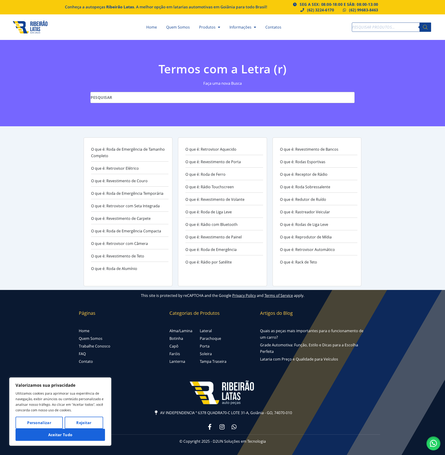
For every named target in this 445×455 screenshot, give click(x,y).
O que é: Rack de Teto (298, 262)
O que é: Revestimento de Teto (117, 256)
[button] (433, 443)
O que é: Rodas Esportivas (302, 161)
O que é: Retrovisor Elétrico (115, 168)
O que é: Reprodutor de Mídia (306, 237)
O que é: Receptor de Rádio (303, 174)
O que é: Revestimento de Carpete (121, 218)
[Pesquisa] (425, 27)
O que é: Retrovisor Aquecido (210, 149)
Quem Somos (178, 27)
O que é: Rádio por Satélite (208, 262)
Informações (240, 27)
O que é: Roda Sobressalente (305, 186)
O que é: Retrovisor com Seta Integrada (125, 205)
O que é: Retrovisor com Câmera (119, 243)
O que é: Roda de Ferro (205, 174)
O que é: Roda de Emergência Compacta (126, 231)
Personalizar (39, 422)
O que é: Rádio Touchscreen (209, 186)
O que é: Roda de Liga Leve (208, 211)
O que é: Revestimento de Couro (119, 180)
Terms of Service (278, 295)
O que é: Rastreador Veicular (305, 211)
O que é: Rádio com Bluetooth (211, 224)
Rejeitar (83, 422)
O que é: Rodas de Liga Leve (304, 224)
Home (151, 27)
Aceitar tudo (60, 434)
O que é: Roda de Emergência (211, 249)
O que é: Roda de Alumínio (114, 268)
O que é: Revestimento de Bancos (309, 149)
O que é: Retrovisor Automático (307, 249)
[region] (60, 411)
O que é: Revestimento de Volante (215, 199)
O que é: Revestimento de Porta (213, 161)
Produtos (207, 27)
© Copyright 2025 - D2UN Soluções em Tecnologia (222, 441)
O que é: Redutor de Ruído (303, 199)
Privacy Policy (244, 295)
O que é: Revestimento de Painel (213, 237)
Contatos (273, 27)
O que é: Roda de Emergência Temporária (127, 193)
